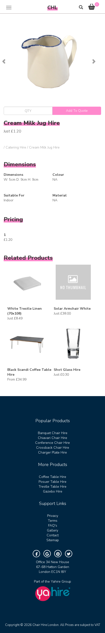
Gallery (52, 530)
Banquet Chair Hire (52, 433)
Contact (53, 535)
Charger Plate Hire (52, 452)
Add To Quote (77, 110)
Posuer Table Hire (52, 481)
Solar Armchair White (72, 308)
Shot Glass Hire (67, 369)
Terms (52, 520)
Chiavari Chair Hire (52, 438)
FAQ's (52, 525)
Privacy (52, 515)
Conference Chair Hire (52, 442)
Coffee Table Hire (52, 477)
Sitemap (52, 540)
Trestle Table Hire (52, 486)
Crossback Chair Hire (52, 447)
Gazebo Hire (52, 491)
